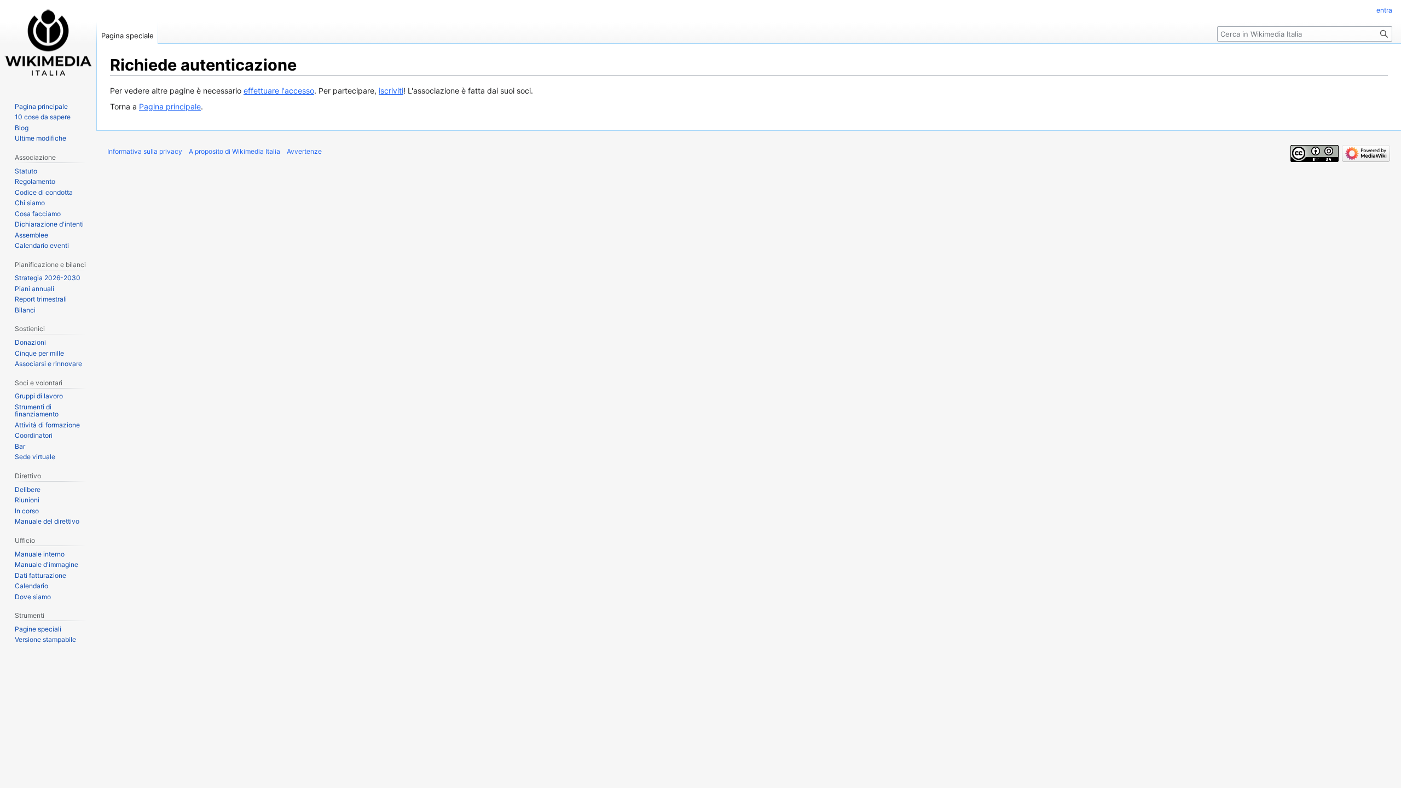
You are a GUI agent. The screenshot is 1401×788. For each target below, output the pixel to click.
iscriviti (391, 90)
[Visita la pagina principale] (48, 44)
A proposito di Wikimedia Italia (234, 151)
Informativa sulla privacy (144, 151)
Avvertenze (304, 151)
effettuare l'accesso (279, 90)
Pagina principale (170, 106)
